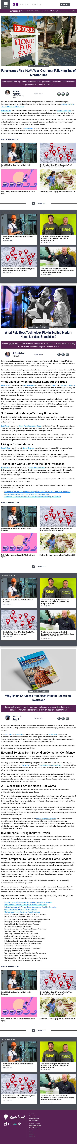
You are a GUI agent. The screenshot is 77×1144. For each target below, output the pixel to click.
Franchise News (33, 1116)
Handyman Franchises (34, 1123)
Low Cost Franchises (34, 1128)
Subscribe (65, 4)
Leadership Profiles (34, 1118)
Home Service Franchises (38, 66)
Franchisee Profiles (33, 1121)
